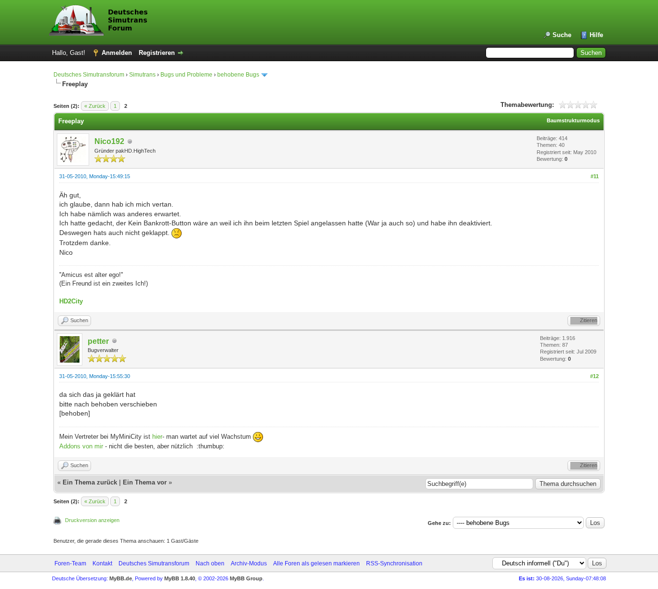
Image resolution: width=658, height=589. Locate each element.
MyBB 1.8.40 (179, 578)
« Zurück (94, 106)
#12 (594, 376)
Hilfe (596, 35)
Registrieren (157, 52)
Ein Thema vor (145, 482)
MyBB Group (246, 578)
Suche (562, 35)
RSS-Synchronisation (394, 563)
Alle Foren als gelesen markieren (316, 563)
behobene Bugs (238, 74)
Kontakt (102, 563)
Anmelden (117, 52)
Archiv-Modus (249, 563)
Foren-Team (70, 563)
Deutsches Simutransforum (88, 74)
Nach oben (210, 563)
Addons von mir (81, 446)
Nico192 (109, 141)
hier (157, 436)
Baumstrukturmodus (573, 120)
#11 (595, 176)
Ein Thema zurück (90, 482)
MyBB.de (120, 578)
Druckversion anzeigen (92, 520)
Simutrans (142, 74)
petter (98, 341)
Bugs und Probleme (186, 74)
